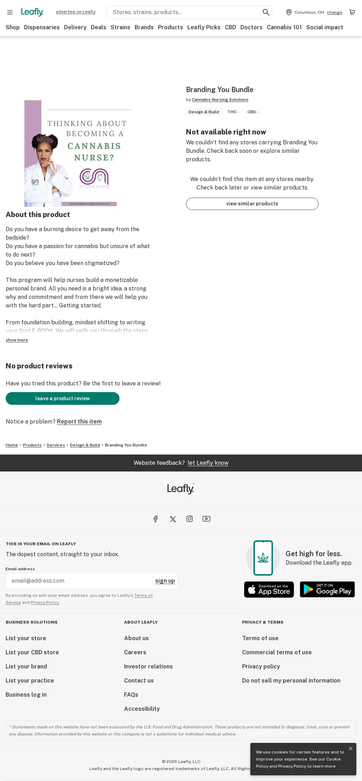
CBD (230, 27)
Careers (135, 652)
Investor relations (148, 666)
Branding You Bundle (126, 445)
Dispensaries (42, 27)
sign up (165, 580)
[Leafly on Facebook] (155, 518)
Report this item (79, 421)
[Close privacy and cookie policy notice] (351, 748)
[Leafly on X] (172, 519)
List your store (26, 638)
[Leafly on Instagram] (189, 519)
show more (17, 339)
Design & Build (85, 445)
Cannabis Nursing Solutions (220, 99)
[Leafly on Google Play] (327, 589)
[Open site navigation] (10, 12)
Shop (13, 27)
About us (136, 638)
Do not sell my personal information (291, 680)
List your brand (26, 666)
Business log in (26, 694)
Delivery (75, 27)
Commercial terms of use (277, 652)
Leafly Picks (204, 27)
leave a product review (62, 398)
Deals (98, 27)
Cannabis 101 (284, 27)
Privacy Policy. (45, 602)
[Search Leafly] (266, 12)
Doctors (251, 27)
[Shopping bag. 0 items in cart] (352, 12)
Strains (120, 27)
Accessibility (142, 708)
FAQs (131, 694)
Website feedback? (181, 462)
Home (12, 445)
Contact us (139, 680)
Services (56, 445)
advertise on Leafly (75, 11)
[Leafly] (32, 12)
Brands (144, 27)
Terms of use (260, 638)
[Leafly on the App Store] (269, 589)
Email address (20, 568)
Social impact (324, 27)
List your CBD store (32, 652)
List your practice (30, 680)
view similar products (252, 203)
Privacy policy (261, 666)
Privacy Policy (292, 766)
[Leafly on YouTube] (206, 519)
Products (170, 27)
